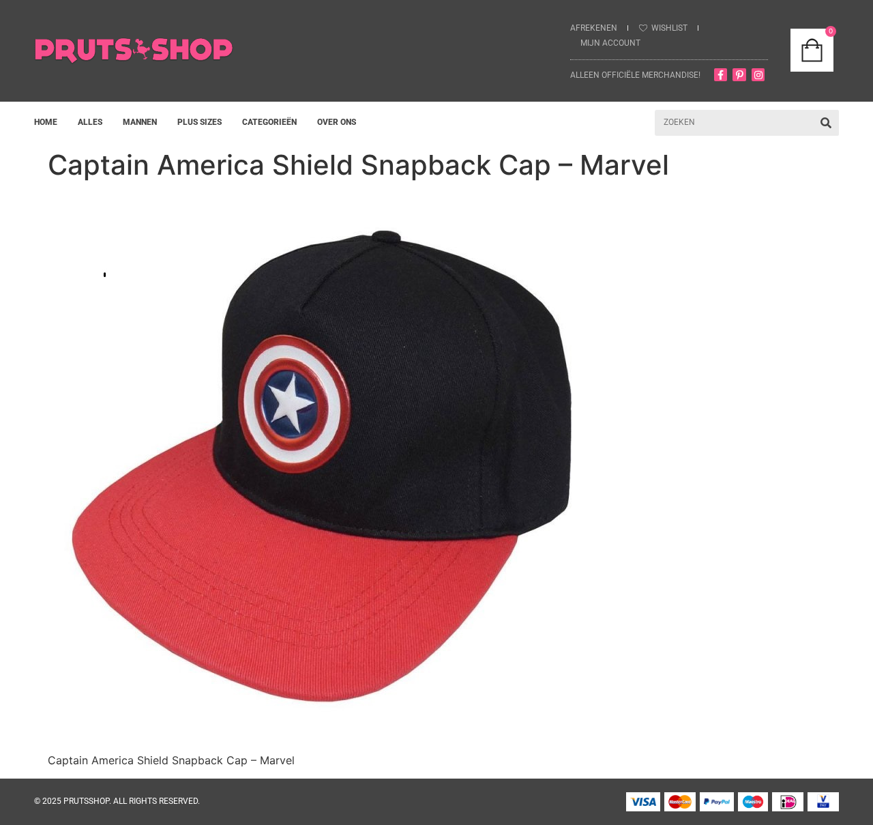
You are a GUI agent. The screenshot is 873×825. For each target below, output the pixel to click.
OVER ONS (336, 122)
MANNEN (140, 122)
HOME (45, 122)
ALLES (90, 122)
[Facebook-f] (721, 75)
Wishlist (669, 28)
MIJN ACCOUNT (610, 43)
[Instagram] (758, 75)
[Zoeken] (826, 123)
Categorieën (269, 122)
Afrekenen (593, 28)
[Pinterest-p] (739, 75)
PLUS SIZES (199, 122)
